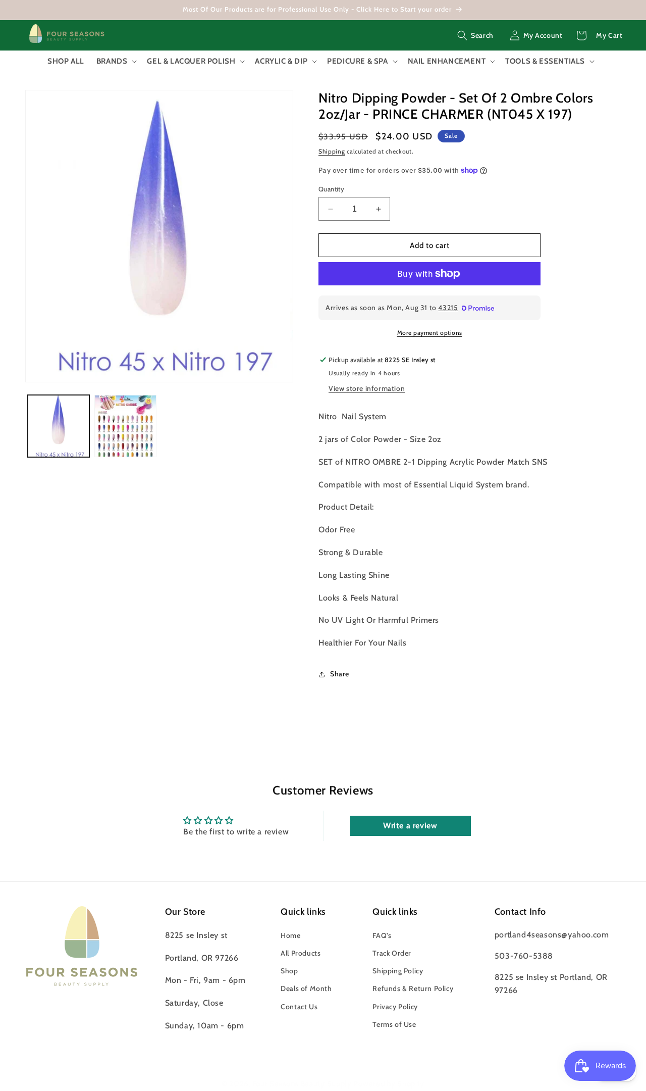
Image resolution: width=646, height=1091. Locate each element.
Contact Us (299, 1006)
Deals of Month (306, 988)
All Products (300, 953)
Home (290, 935)
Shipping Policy (397, 970)
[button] (475, 35)
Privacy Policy (394, 1006)
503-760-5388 (524, 956)
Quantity (331, 189)
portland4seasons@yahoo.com (552, 934)
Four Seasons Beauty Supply (303, 1083)
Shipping (331, 151)
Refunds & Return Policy (412, 988)
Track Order (391, 953)
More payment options (429, 332)
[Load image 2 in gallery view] (125, 426)
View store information (367, 388)
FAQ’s (381, 935)
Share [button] (339, 673)
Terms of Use (394, 1024)
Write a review (410, 825)
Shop (289, 970)
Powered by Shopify (388, 1083)
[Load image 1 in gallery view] (58, 426)
